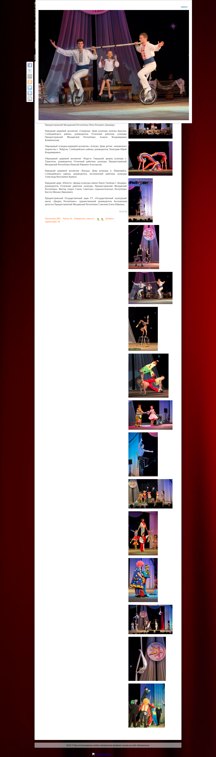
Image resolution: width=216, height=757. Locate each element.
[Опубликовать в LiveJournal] (29, 70)
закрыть (184, 6)
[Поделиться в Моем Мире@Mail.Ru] (29, 76)
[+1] (98, 219)
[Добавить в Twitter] (29, 87)
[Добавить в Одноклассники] (29, 82)
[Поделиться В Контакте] (29, 93)
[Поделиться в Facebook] (29, 65)
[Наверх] (29, 98)
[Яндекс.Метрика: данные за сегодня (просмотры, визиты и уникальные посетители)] (101, 754)
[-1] (102, 219)
